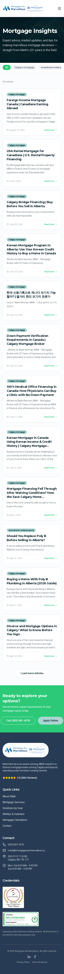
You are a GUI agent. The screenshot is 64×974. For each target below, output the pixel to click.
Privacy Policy (23, 962)
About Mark (9, 796)
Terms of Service (39, 962)
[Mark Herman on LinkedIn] (29, 956)
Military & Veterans (13, 814)
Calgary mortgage (24, 67)
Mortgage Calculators (15, 819)
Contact (7, 825)
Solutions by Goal (13, 808)
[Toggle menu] (59, 8)
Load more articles (32, 673)
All (6, 67)
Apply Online (50, 720)
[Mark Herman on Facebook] (35, 956)
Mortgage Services (14, 802)
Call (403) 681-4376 (18, 720)
